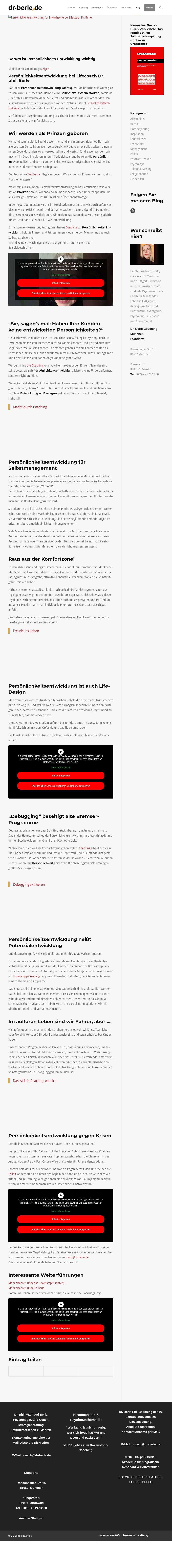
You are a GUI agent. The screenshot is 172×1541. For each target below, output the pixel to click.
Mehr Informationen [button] (60, 274)
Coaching (71, 227)
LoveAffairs (137, 144)
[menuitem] (71, 7)
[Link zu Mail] (156, 1535)
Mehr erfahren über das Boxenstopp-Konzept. (36, 1283)
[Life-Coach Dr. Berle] (25, 7)
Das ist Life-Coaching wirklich (35, 1080)
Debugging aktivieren (29, 884)
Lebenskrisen (138, 139)
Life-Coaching (35, 365)
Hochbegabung (139, 129)
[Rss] (132, 212)
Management (138, 149)
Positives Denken (140, 159)
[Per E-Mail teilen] (95, 1371)
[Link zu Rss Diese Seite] (161, 1535)
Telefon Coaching (140, 169)
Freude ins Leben (26, 630)
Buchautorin (138, 311)
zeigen (45, 69)
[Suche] (160, 7)
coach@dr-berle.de (77, 1257)
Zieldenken (137, 179)
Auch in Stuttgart (31, 1518)
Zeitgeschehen (139, 174)
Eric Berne (34, 174)
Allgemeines (137, 119)
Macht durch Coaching (30, 406)
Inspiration (137, 134)
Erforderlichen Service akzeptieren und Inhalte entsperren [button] (61, 293)
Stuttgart (141, 281)
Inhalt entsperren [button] (61, 283)
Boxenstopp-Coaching (26, 976)
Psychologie (137, 164)
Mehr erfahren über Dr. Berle (26, 1288)
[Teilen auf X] (26, 1371)
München (153, 276)
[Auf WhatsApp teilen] (61, 1371)
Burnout (135, 124)
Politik (12, 1174)
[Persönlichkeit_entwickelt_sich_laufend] (60, 35)
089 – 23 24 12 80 (148, 374)
